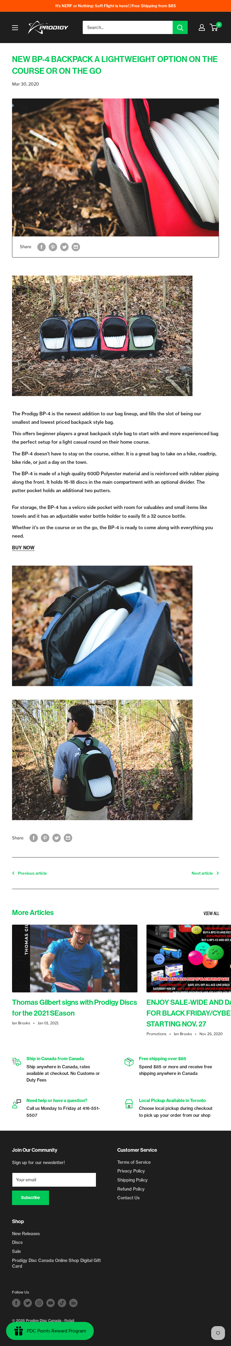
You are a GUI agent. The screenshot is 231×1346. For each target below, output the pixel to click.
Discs (17, 1242)
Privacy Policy (131, 1171)
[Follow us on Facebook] (16, 1303)
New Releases (26, 1233)
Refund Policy (131, 1189)
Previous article (32, 873)
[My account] (202, 27)
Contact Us (128, 1198)
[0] (214, 27)
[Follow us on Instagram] (39, 1303)
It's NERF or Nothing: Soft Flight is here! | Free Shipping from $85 (115, 5)
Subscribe (30, 1197)
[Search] (180, 27)
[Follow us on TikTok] (62, 1303)
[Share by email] (76, 246)
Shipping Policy (132, 1180)
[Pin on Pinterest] (53, 246)
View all (212, 913)
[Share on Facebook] (41, 246)
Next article (202, 873)
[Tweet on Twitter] (64, 246)
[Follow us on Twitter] (27, 1303)
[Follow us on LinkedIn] (73, 1303)
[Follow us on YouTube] (50, 1303)
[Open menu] (15, 27)
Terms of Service (134, 1162)
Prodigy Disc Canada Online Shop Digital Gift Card (56, 1263)
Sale (16, 1251)
